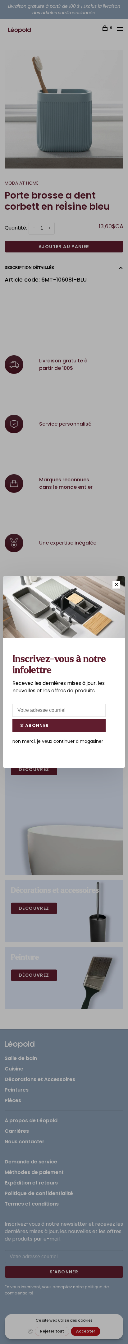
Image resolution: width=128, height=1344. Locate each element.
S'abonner (34, 725)
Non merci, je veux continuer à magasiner (57, 741)
